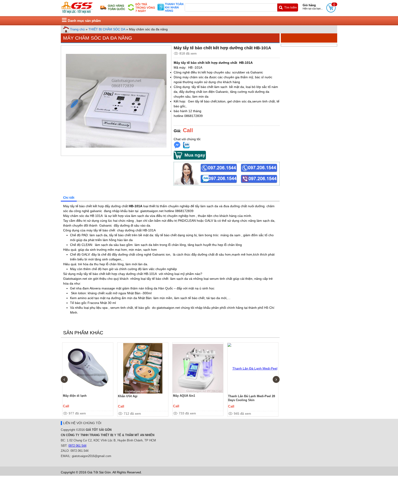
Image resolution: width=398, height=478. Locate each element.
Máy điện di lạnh (75, 395)
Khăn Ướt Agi (128, 396)
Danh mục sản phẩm (84, 21)
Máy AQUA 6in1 (184, 395)
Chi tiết (68, 197)
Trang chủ (77, 29)
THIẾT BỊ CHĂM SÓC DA (106, 29)
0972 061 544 (77, 445)
